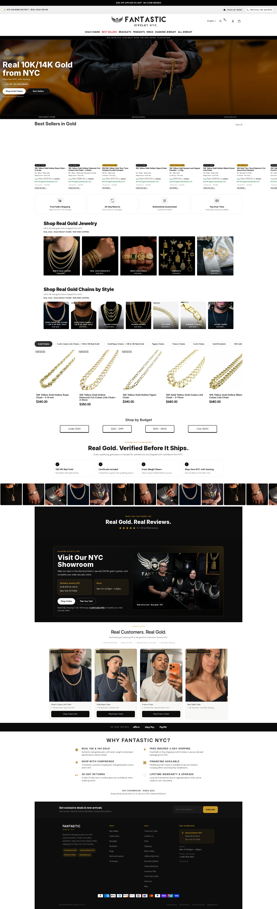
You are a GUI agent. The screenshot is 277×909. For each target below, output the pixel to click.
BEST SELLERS (109, 32)
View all (238, 124)
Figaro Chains (158, 344)
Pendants (113, 846)
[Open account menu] (233, 21)
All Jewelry (113, 861)
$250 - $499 (117, 428)
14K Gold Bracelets (242, 344)
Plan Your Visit (86, 601)
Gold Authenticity (151, 866)
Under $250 (74, 428)
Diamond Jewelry (116, 856)
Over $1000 (202, 428)
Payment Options (151, 861)
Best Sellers (38, 91)
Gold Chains (43, 344)
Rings (111, 851)
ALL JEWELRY (185, 32)
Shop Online (66, 601)
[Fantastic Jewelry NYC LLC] (138, 21)
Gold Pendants (219, 344)
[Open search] (220, 21)
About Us (148, 881)
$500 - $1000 (160, 428)
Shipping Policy (212, 905)
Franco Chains (178, 344)
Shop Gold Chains (14, 91)
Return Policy (149, 851)
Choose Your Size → (41, 188)
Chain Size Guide (151, 876)
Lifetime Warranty (151, 856)
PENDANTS (139, 32)
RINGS (150, 32)
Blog (146, 886)
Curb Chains (198, 344)
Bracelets (113, 841)
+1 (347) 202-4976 (97, 608)
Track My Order (151, 831)
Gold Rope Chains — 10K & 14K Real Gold (125, 344)
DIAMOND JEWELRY (165, 32)
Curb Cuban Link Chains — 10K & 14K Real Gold (78, 344)
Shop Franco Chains (161, 714)
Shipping (147, 846)
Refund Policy (184, 905)
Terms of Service (198, 905)
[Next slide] (239, 160)
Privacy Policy (172, 905)
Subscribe (210, 809)
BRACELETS (125, 32)
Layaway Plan (150, 871)
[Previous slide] (38, 160)
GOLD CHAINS (92, 32)
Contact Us (149, 836)
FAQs (146, 841)
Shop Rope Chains (115, 714)
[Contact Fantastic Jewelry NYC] (226, 21)
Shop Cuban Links (70, 714)
